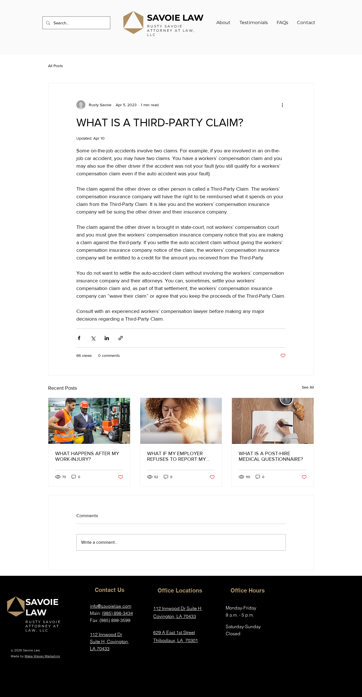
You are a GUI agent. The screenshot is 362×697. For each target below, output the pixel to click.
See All (308, 387)
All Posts (55, 65)
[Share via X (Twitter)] (93, 338)
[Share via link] (120, 338)
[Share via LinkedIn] (106, 338)
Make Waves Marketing (42, 656)
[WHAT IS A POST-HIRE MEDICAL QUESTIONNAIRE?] (273, 421)
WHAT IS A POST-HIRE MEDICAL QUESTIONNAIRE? (271, 456)
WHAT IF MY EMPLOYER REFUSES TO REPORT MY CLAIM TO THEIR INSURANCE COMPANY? (180, 456)
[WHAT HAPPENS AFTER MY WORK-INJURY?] (89, 421)
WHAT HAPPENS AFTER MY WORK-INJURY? (87, 456)
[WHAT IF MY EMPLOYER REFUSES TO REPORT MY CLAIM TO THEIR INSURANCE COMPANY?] (181, 421)
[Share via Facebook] (79, 338)
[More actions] (282, 104)
